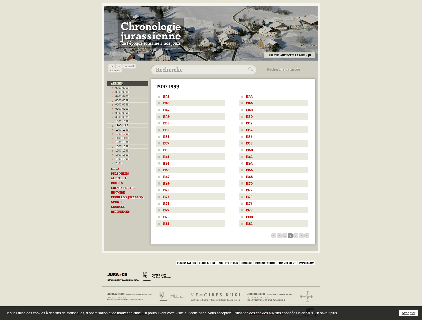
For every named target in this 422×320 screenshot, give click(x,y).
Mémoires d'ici (216, 296)
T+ (111, 66)
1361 (166, 156)
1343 (166, 96)
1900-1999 (122, 159)
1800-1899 (122, 154)
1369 (166, 183)
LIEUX (115, 169)
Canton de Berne (157, 277)
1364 (249, 163)
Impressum (306, 263)
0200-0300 (122, 87)
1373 (166, 196)
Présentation (186, 263)
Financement (287, 263)
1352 (249, 123)
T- (118, 66)
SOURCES (118, 207)
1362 (249, 156)
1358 (249, 143)
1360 (249, 150)
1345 (166, 103)
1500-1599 (122, 142)
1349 (166, 116)
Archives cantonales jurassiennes (131, 296)
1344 (249, 96)
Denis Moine (207, 263)
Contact (115, 70)
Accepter (408, 313)
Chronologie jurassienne (151, 33)
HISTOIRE (118, 192)
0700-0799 (122, 108)
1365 (166, 170)
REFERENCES (120, 212)
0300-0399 (122, 92)
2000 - (119, 163)
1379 (166, 217)
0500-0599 (122, 100)
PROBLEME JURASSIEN (127, 197)
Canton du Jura (124, 277)
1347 (166, 110)
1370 (249, 183)
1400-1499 (122, 138)
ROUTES (117, 183)
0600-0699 (122, 104)
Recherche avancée (283, 69)
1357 (166, 143)
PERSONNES (120, 174)
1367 (166, 176)
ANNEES (117, 83)
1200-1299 (122, 129)
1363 (166, 163)
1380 (249, 217)
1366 (249, 170)
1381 (166, 223)
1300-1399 (122, 133)
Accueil (129, 66)
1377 (166, 210)
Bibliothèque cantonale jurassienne (270, 296)
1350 (249, 116)
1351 (166, 123)
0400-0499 (122, 96)
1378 (249, 210)
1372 (249, 190)
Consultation (265, 263)
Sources (246, 263)
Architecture (228, 263)
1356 (249, 136)
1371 (166, 190)
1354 (249, 130)
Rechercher (250, 69)
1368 (249, 176)
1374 (249, 196)
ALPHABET (119, 178)
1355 (166, 136)
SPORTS (117, 202)
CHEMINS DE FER (123, 188)
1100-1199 (121, 125)
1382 (249, 223)
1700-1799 (122, 150)
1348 (249, 110)
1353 (166, 130)
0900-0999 (122, 117)
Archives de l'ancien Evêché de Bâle (305, 296)
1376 (249, 203)
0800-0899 (122, 113)
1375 (166, 203)
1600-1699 (122, 146)
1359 (166, 150)
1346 (249, 103)
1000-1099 (122, 121)
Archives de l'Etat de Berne (171, 296)
